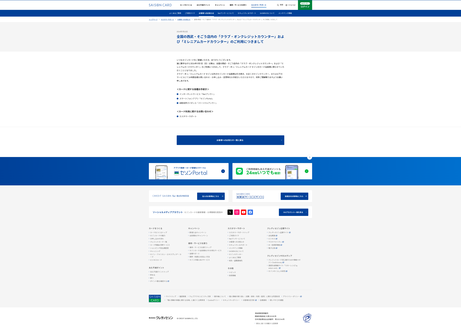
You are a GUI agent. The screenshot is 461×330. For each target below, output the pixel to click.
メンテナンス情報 (285, 13)
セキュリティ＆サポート (247, 13)
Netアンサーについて (226, 13)
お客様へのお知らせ (206, 13)
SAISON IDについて (267, 13)
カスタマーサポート (167, 19)
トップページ (153, 19)
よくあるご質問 (175, 13)
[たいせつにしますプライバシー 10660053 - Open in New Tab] (307, 323)
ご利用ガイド (190, 13)
